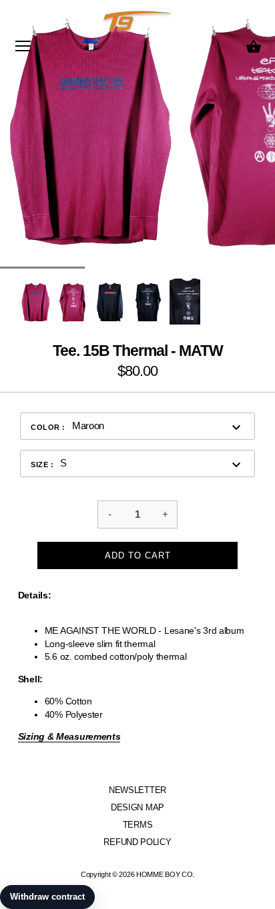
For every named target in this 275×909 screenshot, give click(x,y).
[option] (35, 302)
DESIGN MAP (137, 807)
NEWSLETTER (137, 790)
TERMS (138, 825)
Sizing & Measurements (69, 736)
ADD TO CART (138, 555)
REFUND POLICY (137, 842)
